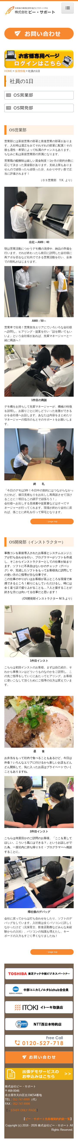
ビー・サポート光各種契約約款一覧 (47, 1119)
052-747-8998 (21, 1103)
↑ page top (52, 521)
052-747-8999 (21, 1099)
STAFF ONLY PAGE (23, 1110)
